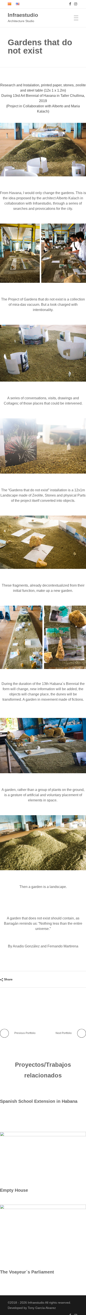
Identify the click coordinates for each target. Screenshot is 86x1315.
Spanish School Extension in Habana (38, 1101)
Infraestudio (23, 15)
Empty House (14, 1190)
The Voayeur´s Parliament (27, 1272)
